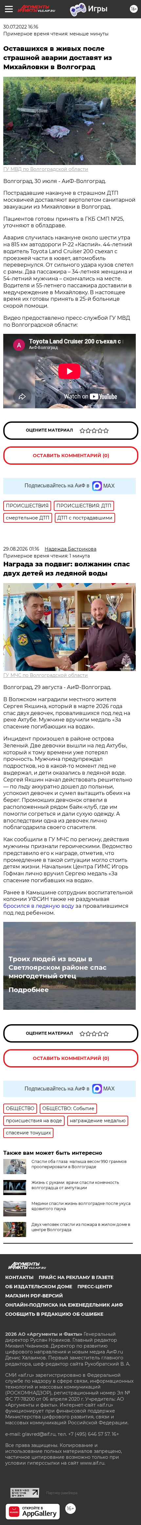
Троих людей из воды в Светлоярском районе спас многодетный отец (58, 967)
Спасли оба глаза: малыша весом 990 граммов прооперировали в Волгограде (79, 1164)
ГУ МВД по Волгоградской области (45, 169)
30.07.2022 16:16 (20, 27)
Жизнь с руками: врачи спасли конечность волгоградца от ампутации (75, 1185)
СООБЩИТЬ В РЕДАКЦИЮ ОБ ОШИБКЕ (54, 1314)
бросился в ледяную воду (38, 906)
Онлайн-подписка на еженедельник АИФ (64, 1305)
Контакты (19, 1277)
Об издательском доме (38, 1287)
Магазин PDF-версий (34, 1296)
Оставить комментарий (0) (71, 455)
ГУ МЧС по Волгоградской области (45, 675)
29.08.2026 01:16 (21, 549)
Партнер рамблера (61, 1493)
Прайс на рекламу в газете (76, 1277)
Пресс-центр (94, 1287)
